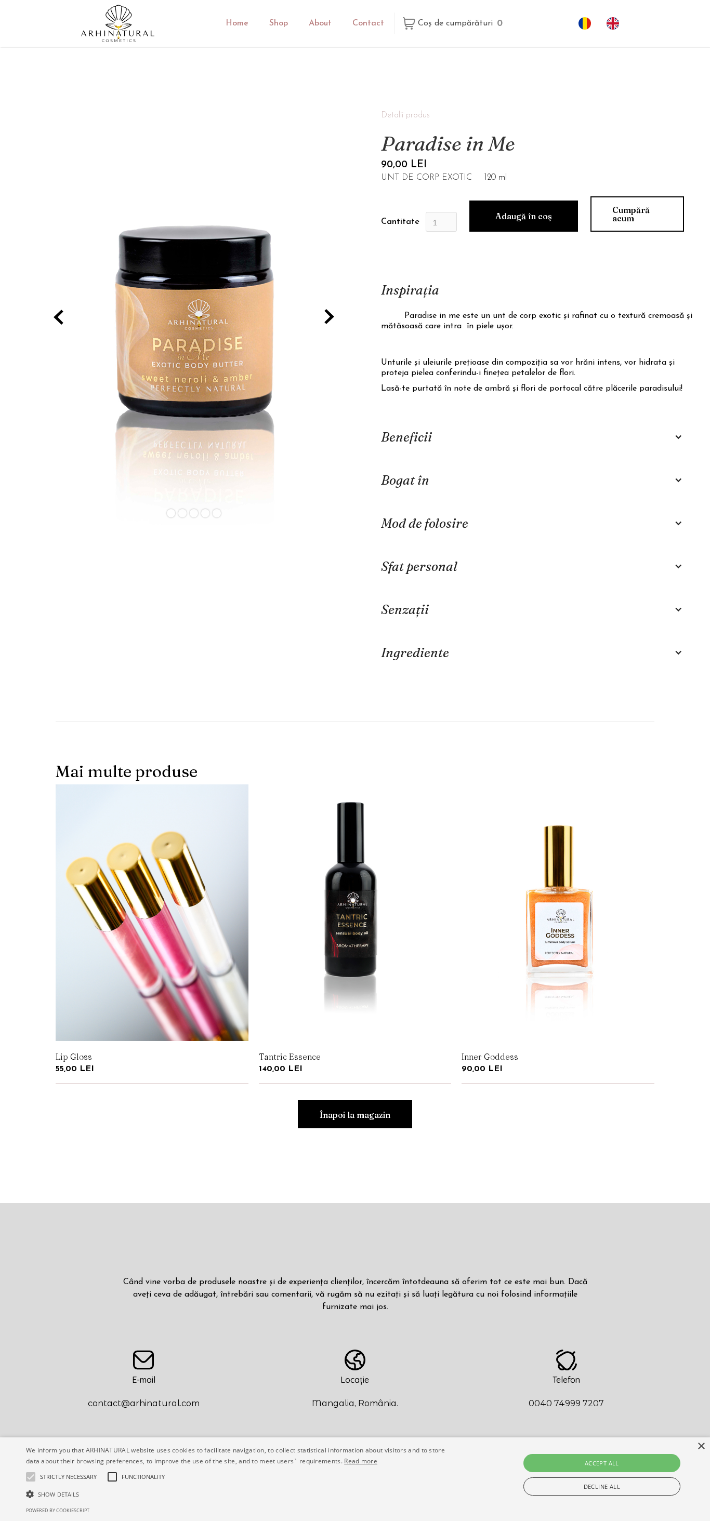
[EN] (615, 23)
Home (237, 23)
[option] (615, 23)
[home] (118, 23)
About (320, 23)
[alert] (355, 1479)
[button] (454, 23)
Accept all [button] (602, 1463)
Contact (368, 23)
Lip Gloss (74, 1056)
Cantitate (400, 222)
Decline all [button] (602, 1486)
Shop (278, 23)
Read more (360, 1461)
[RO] (587, 23)
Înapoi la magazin (355, 1115)
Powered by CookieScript (57, 1510)
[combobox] (587, 23)
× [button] (701, 1446)
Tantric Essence (290, 1056)
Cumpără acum (631, 214)
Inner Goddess (490, 1056)
